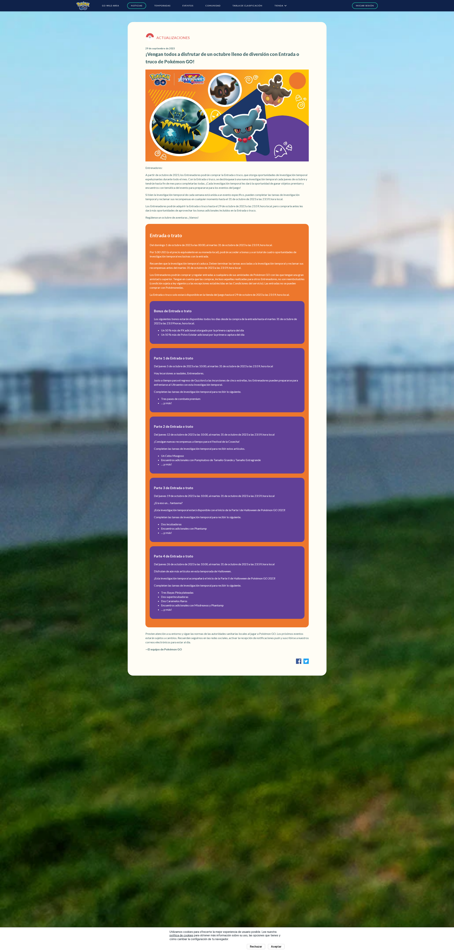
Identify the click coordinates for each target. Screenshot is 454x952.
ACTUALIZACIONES (173, 37)
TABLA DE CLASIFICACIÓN (247, 5)
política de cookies (181, 935)
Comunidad (212, 5)
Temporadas (162, 5)
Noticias (136, 5)
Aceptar (276, 946)
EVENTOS (187, 5)
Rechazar (256, 946)
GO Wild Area (110, 5)
